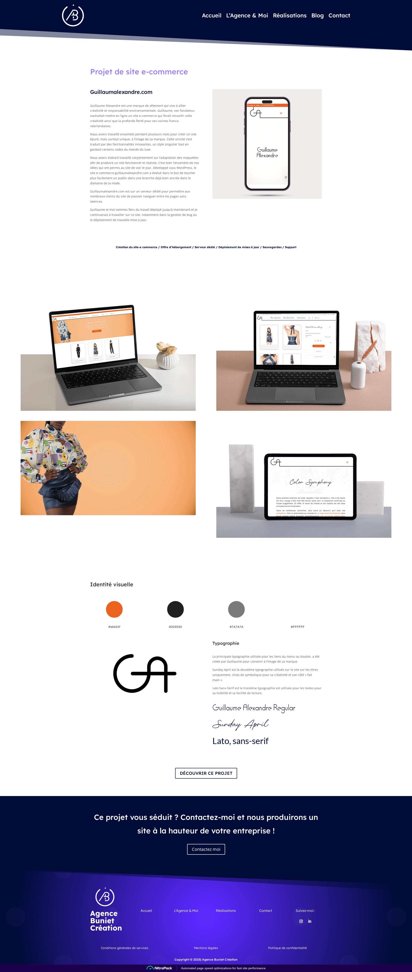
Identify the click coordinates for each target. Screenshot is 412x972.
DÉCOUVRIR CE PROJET (206, 773)
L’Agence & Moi (247, 15)
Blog (317, 15)
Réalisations (290, 15)
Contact (339, 15)
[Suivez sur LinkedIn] (309, 921)
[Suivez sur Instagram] (301, 921)
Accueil (211, 15)
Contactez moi (206, 849)
